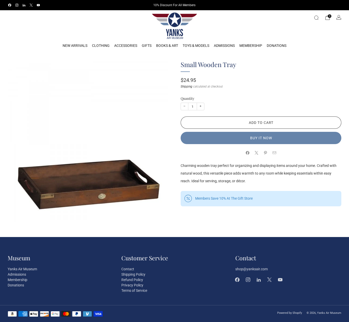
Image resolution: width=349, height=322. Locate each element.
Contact (127, 269)
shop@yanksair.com (251, 269)
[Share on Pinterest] (265, 153)
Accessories (125, 46)
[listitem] (174, 5)
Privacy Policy (132, 285)
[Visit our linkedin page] (24, 5)
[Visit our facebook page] (9, 5)
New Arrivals (75, 46)
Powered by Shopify (289, 313)
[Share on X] (256, 153)
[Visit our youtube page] (38, 5)
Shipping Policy (133, 274)
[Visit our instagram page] (16, 5)
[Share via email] (274, 153)
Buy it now (261, 138)
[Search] (316, 17)
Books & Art (167, 46)
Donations (276, 46)
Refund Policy (132, 280)
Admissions (224, 46)
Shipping (186, 86)
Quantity (187, 98)
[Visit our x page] (31, 5)
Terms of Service (134, 290)
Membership (250, 46)
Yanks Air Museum (22, 269)
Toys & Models (196, 46)
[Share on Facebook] (247, 153)
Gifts (147, 46)
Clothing (101, 46)
